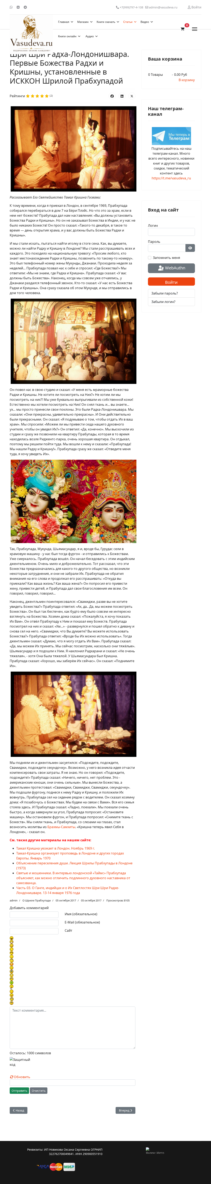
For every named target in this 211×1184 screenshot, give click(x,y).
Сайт (68, 930)
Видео (145, 21)
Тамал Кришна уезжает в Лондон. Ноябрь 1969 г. (55, 848)
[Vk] (18, 7)
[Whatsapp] (11, 7)
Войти (171, 282)
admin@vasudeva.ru (163, 7)
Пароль (154, 241)
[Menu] (194, 29)
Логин (153, 225)
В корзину (187, 80)
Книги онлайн (67, 36)
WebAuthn (174, 268)
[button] (182, 29)
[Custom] (25, 7)
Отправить (19, 1091)
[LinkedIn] (121, 95)
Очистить (39, 1091)
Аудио (90, 36)
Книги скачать (106, 21)
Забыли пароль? (164, 293)
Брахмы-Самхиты (61, 827)
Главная (63, 21)
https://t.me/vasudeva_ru (171, 178)
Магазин (83, 21)
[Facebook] (112, 95)
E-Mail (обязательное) (82, 922)
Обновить (22, 1077)
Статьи (127, 21)
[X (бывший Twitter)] (131, 95)
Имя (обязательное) (81, 914)
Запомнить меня (166, 257)
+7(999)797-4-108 (131, 7)
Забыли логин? (163, 301)
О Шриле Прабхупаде (36, 900)
